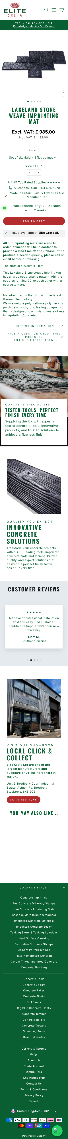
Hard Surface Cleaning (34, 938)
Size (32, 150)
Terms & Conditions (33, 1089)
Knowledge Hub (34, 1077)
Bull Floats (34, 1002)
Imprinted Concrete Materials (34, 920)
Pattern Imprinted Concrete (34, 955)
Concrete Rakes (34, 990)
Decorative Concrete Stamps (34, 944)
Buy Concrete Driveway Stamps (34, 903)
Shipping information (34, 326)
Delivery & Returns (34, 1048)
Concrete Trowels (34, 1025)
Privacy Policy (34, 1095)
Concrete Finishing (34, 967)
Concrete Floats (34, 996)
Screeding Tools (34, 1031)
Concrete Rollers (34, 1019)
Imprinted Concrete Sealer (34, 926)
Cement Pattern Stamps (34, 949)
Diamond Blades (34, 1037)
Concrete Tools (34, 978)
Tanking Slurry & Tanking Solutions (34, 932)
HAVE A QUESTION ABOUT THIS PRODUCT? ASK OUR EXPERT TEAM (34, 336)
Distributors (34, 1071)
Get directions (23, 799)
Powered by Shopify (34, 1135)
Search (34, 1101)
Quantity (33, 165)
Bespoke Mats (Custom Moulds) (34, 914)
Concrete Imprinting (34, 897)
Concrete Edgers (34, 984)
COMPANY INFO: (33, 887)
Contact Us (34, 1083)
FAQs (34, 1054)
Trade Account (34, 1066)
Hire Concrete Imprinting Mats (34, 909)
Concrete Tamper (34, 1013)
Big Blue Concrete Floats (34, 1008)
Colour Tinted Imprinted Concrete (34, 961)
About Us (34, 1060)
